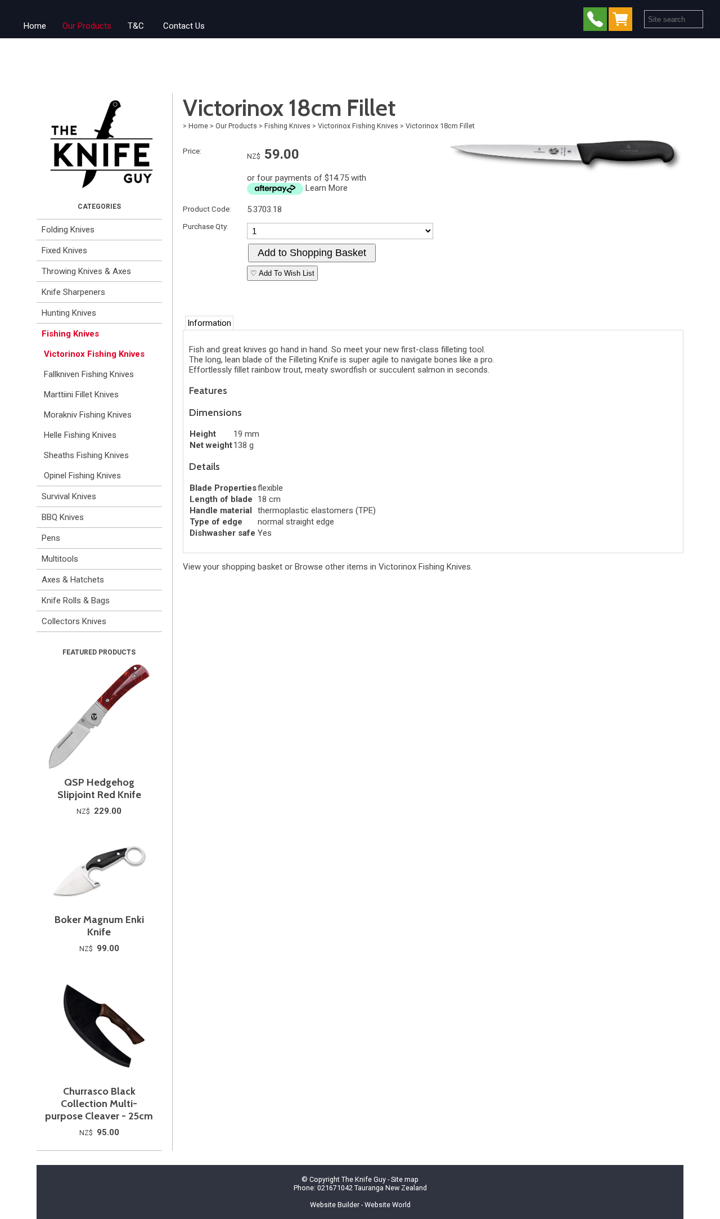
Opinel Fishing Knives (82, 475)
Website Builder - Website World (360, 1204)
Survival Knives (69, 496)
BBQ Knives (63, 517)
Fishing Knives (70, 334)
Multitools (60, 559)
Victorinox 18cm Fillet (440, 126)
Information (209, 323)
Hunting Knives (69, 313)
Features (208, 390)
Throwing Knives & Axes (86, 271)
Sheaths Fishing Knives (86, 455)
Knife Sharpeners (73, 292)
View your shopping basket (232, 567)
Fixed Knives (64, 250)
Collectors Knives (74, 621)
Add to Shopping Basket (312, 252)
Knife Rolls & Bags (76, 600)
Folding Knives (68, 230)
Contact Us (184, 26)
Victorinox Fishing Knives (94, 354)
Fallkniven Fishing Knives (89, 374)
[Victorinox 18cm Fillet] (563, 172)
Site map (404, 1179)
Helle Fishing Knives (80, 435)
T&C (136, 26)
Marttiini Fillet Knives (81, 394)
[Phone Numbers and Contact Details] (595, 21)
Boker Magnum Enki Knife (99, 925)
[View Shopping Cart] (623, 21)
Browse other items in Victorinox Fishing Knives (383, 567)
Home (35, 26)
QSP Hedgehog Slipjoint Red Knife (99, 788)
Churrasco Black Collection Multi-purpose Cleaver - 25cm (99, 1103)
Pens (51, 538)
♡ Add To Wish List (282, 273)
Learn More (326, 188)
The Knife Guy (363, 1179)
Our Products (86, 26)
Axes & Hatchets (73, 580)
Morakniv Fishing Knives (88, 415)
